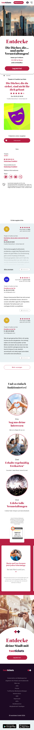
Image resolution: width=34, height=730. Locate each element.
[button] (27, 2)
